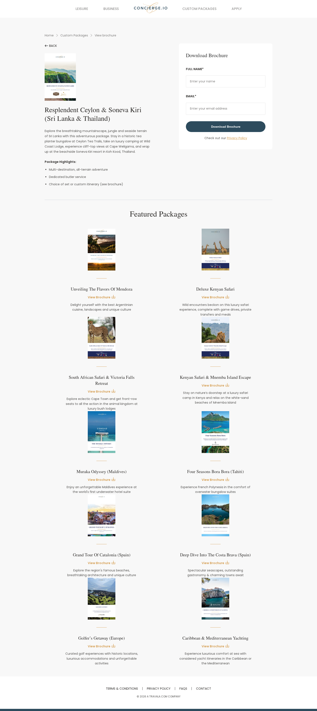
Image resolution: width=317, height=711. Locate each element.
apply (237, 8)
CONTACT (203, 688)
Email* (191, 96)
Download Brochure (225, 126)
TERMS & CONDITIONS (122, 688)
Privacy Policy (237, 138)
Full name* (195, 69)
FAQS (183, 688)
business (111, 8)
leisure (81, 8)
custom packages (199, 8)
